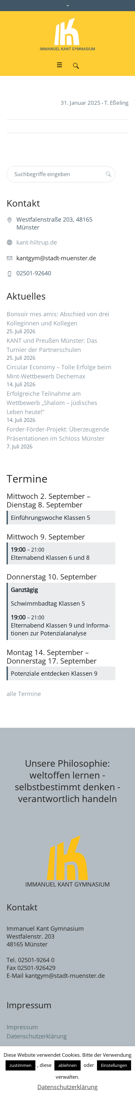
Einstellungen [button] (114, 1065)
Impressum (22, 1027)
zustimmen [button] (20, 1065)
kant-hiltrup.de (36, 242)
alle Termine (24, 694)
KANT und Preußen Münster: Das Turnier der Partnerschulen (52, 345)
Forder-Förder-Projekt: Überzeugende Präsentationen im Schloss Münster (58, 433)
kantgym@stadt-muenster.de (56, 258)
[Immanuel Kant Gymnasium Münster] (67, 34)
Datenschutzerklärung (37, 1036)
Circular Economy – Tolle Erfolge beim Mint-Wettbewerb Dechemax (59, 371)
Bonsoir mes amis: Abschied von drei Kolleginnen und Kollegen (58, 318)
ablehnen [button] (67, 1065)
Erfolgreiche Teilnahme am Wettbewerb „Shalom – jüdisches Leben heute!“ (52, 403)
